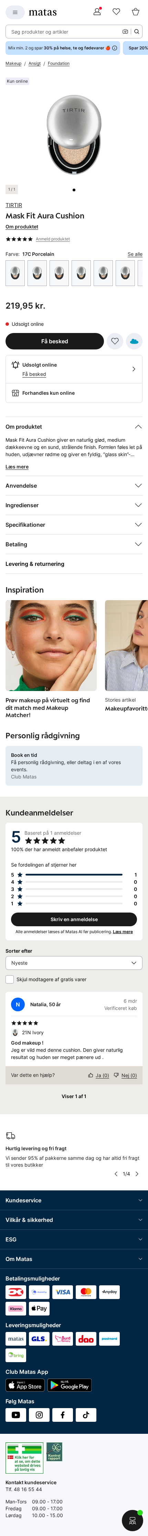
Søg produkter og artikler (39, 32)
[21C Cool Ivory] (59, 273)
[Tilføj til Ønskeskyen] (134, 341)
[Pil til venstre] (115, 1173)
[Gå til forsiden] (42, 12)
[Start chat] (132, 1520)
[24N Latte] (125, 273)
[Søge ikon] (136, 31)
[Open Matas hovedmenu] (15, 12)
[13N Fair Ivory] (15, 273)
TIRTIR (14, 205)
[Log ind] (97, 12)
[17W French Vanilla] (37, 273)
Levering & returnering (35, 563)
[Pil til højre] (136, 1173)
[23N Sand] (103, 273)
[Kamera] (125, 31)
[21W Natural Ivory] (81, 273)
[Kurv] (135, 12)
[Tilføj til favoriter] (115, 341)
